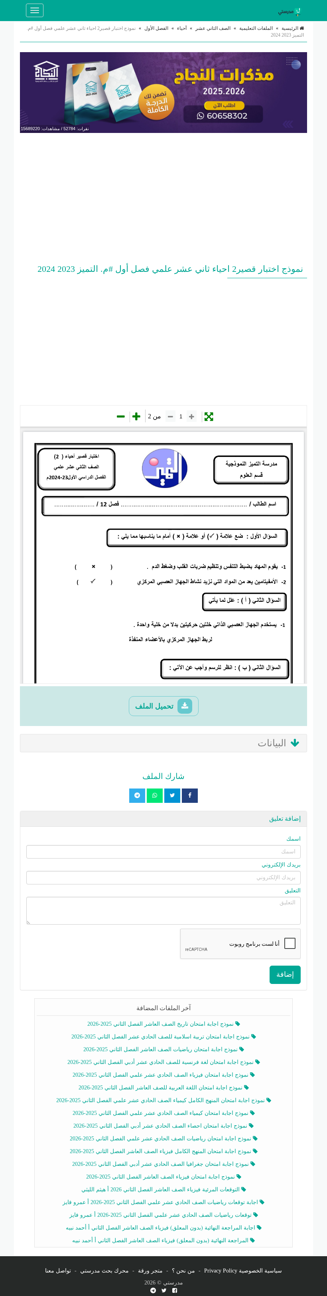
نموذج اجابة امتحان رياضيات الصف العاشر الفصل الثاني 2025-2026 (161, 1049)
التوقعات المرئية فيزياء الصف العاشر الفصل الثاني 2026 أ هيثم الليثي (161, 1190)
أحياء (182, 28)
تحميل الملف (155, 706)
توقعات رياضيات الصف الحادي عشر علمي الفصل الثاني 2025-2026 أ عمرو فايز (161, 1215)
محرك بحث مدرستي (104, 1271)
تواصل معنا (58, 1271)
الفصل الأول (156, 28)
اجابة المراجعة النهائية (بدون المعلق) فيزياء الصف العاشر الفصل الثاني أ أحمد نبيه (161, 1228)
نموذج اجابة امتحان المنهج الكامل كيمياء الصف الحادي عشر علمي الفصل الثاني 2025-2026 (161, 1100)
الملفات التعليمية (256, 28)
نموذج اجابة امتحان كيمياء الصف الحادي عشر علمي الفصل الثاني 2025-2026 (161, 1113)
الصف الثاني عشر (212, 28)
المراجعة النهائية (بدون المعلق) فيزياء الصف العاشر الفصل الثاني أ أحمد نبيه (161, 1240)
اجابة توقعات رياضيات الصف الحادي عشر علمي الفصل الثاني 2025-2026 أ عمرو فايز (161, 1202)
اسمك (293, 839)
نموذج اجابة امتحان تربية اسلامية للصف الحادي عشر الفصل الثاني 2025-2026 (161, 1037)
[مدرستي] (291, 10)
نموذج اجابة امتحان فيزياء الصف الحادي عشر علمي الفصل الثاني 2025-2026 (161, 1075)
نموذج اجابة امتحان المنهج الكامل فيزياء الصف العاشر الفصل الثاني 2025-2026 (161, 1151)
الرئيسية (290, 28)
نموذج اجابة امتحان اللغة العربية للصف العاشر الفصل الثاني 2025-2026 (161, 1088)
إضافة (285, 974)
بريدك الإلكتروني (281, 865)
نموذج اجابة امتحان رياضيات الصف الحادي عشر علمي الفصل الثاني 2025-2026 (161, 1139)
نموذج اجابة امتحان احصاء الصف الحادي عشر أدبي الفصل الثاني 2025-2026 (161, 1126)
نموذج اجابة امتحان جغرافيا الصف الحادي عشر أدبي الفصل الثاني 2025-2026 (161, 1164)
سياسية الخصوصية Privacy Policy (243, 1271)
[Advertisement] (163, 196)
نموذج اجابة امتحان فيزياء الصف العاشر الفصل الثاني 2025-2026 (161, 1177)
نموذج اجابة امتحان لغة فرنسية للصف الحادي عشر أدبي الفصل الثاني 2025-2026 (161, 1062)
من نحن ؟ (183, 1271)
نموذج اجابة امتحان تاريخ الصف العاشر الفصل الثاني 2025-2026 (161, 1024)
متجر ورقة (150, 1271)
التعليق (293, 891)
